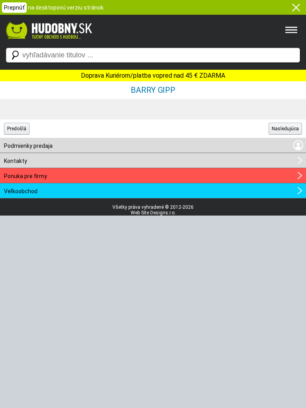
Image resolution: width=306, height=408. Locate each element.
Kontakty (15, 161)
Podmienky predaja (28, 146)
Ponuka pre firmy (25, 176)
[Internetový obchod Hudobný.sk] (48, 43)
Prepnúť (14, 7)
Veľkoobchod (20, 191)
